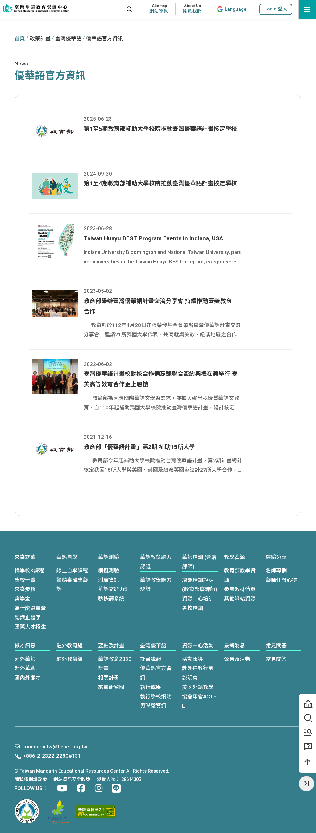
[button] (275, 9)
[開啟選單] (307, 9)
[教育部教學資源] (307, 733)
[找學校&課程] (307, 718)
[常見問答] (307, 747)
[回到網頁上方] (307, 762)
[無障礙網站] (96, 811)
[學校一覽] (307, 704)
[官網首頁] (35, 8)
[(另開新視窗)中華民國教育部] (27, 811)
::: (115, 9)
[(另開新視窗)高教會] (57, 811)
